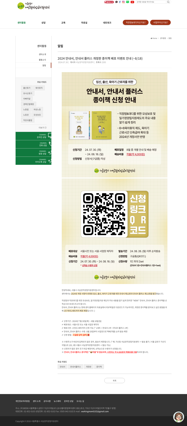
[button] (33, 54)
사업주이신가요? (160, 22)
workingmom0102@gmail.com (95, 411)
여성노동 (37, 109)
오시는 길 (80, 401)
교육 (63, 22)
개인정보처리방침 (22, 401)
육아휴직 (39, 87)
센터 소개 (36, 401)
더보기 (41, 127)
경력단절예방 (28, 104)
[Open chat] (178, 417)
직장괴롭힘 (27, 120)
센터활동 (22, 22)
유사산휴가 (27, 93)
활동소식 (42, 59)
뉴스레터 (57, 401)
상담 (43, 22)
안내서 (62, 366)
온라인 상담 (68, 401)
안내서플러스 (75, 366)
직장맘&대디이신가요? (136, 22)
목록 (114, 380)
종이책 (99, 366)
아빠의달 (26, 98)
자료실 (84, 22)
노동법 (26, 109)
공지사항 (47, 401)
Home (154, 38)
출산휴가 (26, 87)
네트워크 (107, 22)
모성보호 (37, 114)
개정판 (88, 366)
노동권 (26, 114)
